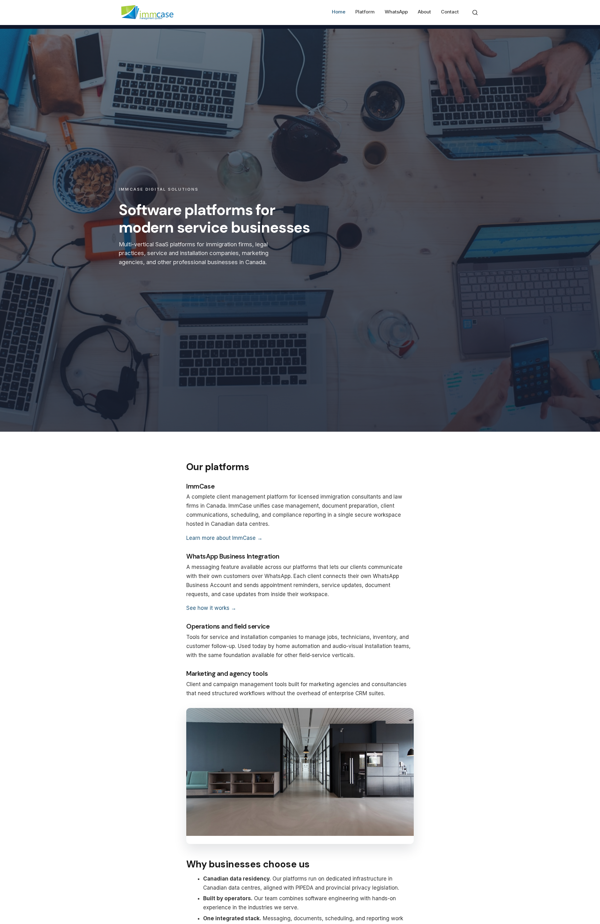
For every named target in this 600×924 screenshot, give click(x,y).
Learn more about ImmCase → (224, 538)
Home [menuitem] (338, 12)
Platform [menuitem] (365, 12)
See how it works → (211, 608)
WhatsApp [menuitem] (396, 12)
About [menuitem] (424, 12)
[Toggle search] (475, 12)
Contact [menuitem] (450, 12)
